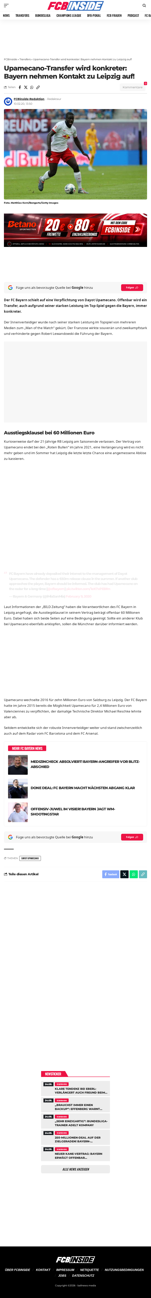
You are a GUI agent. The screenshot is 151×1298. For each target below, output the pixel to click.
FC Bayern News (62, 1084)
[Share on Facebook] (19, 87)
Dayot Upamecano (30, 858)
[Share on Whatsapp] (32, 87)
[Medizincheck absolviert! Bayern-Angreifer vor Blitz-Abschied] (18, 765)
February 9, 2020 (78, 596)
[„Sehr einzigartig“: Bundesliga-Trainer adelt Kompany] (75, 1120)
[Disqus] (75, 938)
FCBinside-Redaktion (29, 99)
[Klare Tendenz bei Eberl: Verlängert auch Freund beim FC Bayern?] (75, 1088)
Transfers (25, 59)
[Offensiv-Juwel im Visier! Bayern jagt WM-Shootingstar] (18, 812)
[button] (7, 5)
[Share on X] (26, 87)
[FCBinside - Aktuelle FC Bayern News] (75, 5)
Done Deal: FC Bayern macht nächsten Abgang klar (83, 788)
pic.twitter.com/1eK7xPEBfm (88, 589)
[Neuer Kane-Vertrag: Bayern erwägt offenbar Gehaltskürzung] (75, 1153)
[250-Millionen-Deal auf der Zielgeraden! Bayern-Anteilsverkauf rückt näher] (75, 1137)
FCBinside (10, 59)
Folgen (130, 287)
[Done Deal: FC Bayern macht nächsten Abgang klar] (18, 788)
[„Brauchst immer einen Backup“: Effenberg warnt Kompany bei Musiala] (75, 1104)
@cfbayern (55, 589)
